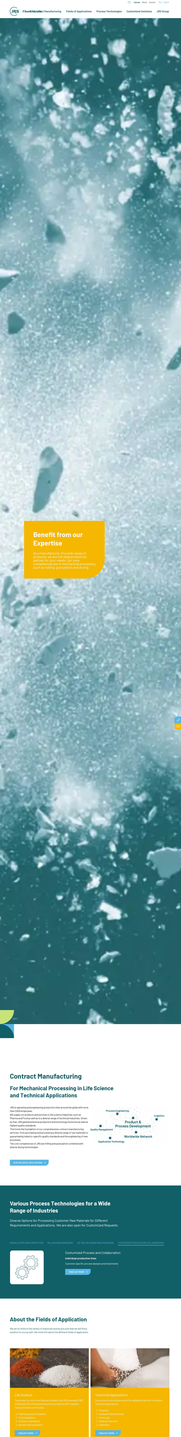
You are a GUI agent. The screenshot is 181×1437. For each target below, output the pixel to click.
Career (137, 2)
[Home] (26, 11)
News (144, 2)
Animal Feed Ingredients (30, 1424)
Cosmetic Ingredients (29, 1421)
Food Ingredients (26, 1417)
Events (152, 2)
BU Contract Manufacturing (45, 11)
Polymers (104, 1410)
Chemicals (104, 1417)
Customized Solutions (139, 11)
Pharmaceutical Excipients (32, 1413)
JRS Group (163, 11)
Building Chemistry (108, 1421)
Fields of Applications (79, 11)
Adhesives (104, 1424)
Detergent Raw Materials (111, 1413)
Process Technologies (109, 11)
